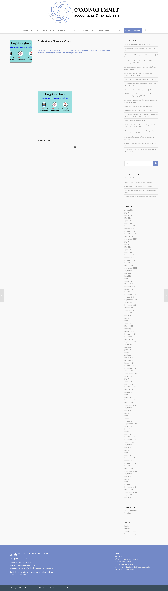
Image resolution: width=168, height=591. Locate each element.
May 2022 (127, 321)
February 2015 (129, 458)
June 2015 (128, 450)
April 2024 (128, 281)
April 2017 (128, 418)
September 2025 (130, 239)
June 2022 (128, 318)
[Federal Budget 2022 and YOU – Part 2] (2, 295)
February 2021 (129, 360)
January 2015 (129, 460)
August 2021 (128, 344)
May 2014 (127, 481)
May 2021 (127, 352)
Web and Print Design (65, 588)
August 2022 (128, 313)
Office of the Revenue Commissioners (129, 559)
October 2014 (129, 468)
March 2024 (128, 284)
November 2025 (130, 234)
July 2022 (127, 315)
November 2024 (130, 263)
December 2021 (130, 334)
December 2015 (130, 437)
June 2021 (128, 350)
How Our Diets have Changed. (133, 44)
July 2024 (127, 273)
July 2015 (127, 447)
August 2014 (128, 474)
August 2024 (128, 271)
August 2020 (128, 376)
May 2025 (127, 247)
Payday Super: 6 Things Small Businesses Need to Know (140, 149)
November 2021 (130, 336)
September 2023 (130, 300)
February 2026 (129, 226)
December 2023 (130, 292)
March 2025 (128, 252)
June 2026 (128, 215)
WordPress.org (130, 534)
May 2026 (127, 218)
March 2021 (128, 358)
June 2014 (128, 479)
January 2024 (129, 289)
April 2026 (128, 220)
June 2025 (128, 244)
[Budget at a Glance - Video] (21, 51)
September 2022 (130, 310)
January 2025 (129, 257)
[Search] (144, 30)
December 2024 (130, 260)
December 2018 (130, 387)
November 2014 (130, 466)
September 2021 (130, 342)
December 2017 (130, 400)
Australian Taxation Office (124, 570)
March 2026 (128, 223)
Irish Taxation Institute (123, 562)
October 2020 (129, 371)
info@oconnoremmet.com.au (25, 565)
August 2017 (128, 408)
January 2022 (129, 331)
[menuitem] (25, 30)
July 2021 (127, 347)
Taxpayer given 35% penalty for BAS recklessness (138, 48)
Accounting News (130, 510)
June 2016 (128, 429)
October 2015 (129, 442)
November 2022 (130, 305)
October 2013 (129, 489)
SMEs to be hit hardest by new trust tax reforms (137, 143)
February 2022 (129, 329)
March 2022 (128, 326)
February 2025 (129, 255)
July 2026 (127, 213)
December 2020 (130, 365)
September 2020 (130, 373)
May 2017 (127, 416)
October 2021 (129, 339)
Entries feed (129, 528)
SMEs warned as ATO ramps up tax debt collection (138, 55)
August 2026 (128, 210)
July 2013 (127, 497)
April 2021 (128, 355)
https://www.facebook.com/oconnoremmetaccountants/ (39, 568)
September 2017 (130, 405)
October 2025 (129, 236)
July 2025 (127, 242)
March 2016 (128, 434)
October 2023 (129, 297)
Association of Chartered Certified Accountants (132, 567)
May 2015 (127, 452)
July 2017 (127, 410)
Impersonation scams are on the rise (134, 110)
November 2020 (130, 368)
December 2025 (130, 231)
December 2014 (130, 463)
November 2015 (130, 439)
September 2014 (130, 471)
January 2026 (129, 228)
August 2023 (128, 302)
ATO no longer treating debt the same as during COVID (140, 83)
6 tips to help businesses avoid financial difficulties (138, 137)
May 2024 (127, 278)
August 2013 (128, 495)
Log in (126, 526)
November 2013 (130, 487)
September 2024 (130, 268)
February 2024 (129, 286)
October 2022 (129, 307)
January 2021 (129, 363)
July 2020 (127, 379)
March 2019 (128, 384)
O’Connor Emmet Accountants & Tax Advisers (34, 588)
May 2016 (127, 431)
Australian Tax (120, 556)
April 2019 (128, 381)
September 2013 (130, 492)
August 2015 (128, 445)
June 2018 (128, 392)
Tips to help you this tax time (132, 120)
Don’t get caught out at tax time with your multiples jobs (140, 67)
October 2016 (129, 421)
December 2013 (130, 484)
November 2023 (130, 294)
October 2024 (129, 265)
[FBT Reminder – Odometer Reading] (166, 295)
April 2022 (128, 323)
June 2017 (128, 413)
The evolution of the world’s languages (135, 90)
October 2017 (129, 402)
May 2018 (127, 394)
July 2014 (127, 476)
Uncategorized (129, 513)
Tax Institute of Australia (124, 564)
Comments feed (130, 531)
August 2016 (128, 426)
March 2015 (128, 455)
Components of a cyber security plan (134, 106)
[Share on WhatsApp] (75, 147)
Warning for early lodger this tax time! (135, 79)
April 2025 (128, 249)
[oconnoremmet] (84, 13)
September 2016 (130, 423)
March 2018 (128, 397)
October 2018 (129, 389)
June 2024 (128, 276)
